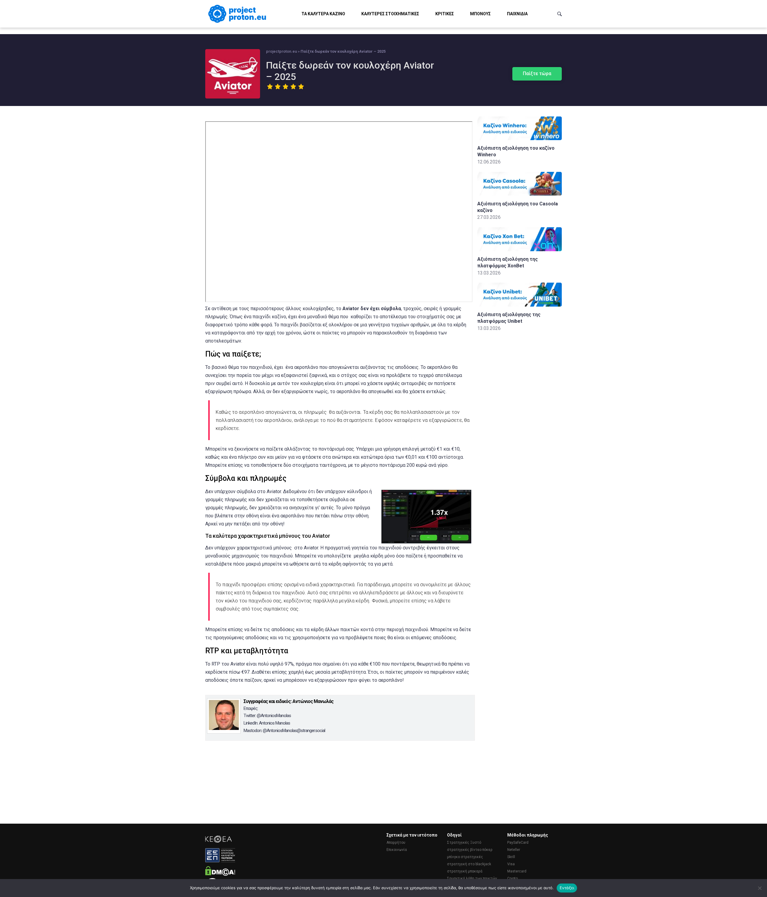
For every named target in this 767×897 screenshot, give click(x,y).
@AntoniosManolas (274, 715)
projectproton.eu (281, 51)
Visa (511, 864)
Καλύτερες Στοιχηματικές (390, 13)
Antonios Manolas (274, 723)
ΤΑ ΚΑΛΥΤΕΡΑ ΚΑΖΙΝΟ (323, 13)
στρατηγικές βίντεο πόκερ (470, 850)
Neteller (513, 850)
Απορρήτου (395, 842)
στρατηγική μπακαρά (464, 871)
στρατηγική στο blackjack (469, 864)
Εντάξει (567, 887)
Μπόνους (480, 13)
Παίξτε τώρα (537, 73)
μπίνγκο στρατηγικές (465, 857)
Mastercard (516, 871)
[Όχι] (760, 888)
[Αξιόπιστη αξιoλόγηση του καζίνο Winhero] (519, 138)
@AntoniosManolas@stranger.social (294, 730)
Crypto (512, 878)
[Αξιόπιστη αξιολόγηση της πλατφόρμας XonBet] (519, 249)
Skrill (511, 857)
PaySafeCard (518, 842)
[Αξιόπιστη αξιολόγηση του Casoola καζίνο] (519, 194)
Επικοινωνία (396, 850)
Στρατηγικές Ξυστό (464, 842)
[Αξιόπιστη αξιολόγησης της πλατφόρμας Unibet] (519, 305)
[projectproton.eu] (238, 14)
